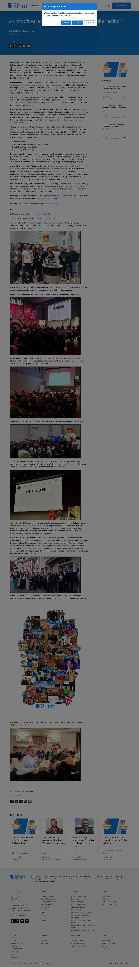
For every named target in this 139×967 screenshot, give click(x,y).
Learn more (89, 22)
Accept (66, 22)
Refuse (78, 22)
